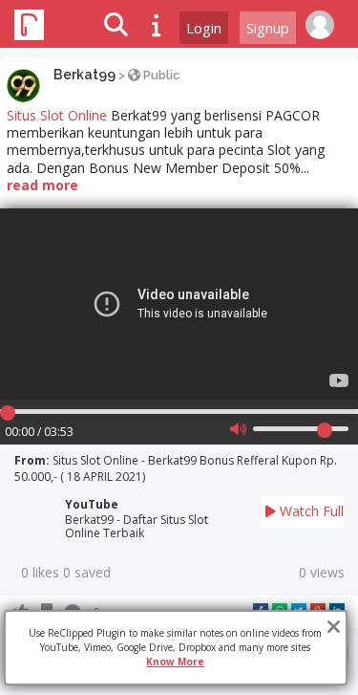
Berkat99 (84, 74)
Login (203, 27)
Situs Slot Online (57, 115)
